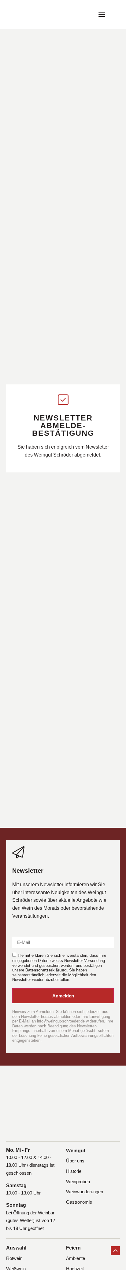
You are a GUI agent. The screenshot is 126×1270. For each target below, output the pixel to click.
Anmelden (63, 995)
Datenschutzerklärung (46, 970)
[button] (102, 14)
